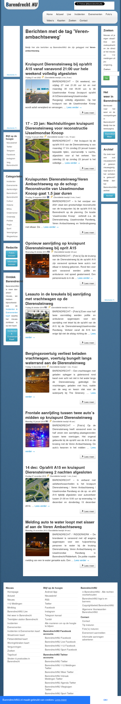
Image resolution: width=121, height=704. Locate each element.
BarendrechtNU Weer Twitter (59, 672)
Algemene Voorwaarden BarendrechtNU (94, 611)
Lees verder (74, 107)
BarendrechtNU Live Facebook (60, 641)
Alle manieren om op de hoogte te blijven (60, 625)
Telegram (11, 150)
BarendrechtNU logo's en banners (94, 600)
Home (50, 14)
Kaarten (61, 20)
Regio (9, 224)
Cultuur (10, 201)
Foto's (109, 14)
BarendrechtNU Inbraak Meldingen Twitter (57, 677)
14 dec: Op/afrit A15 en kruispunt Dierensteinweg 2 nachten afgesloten (58, 470)
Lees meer (89, 112)
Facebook (11, 154)
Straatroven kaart (16, 634)
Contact (83, 20)
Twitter (9, 146)
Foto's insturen (11, 254)
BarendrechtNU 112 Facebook (60, 645)
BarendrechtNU (12, 197)
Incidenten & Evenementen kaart (12, 312)
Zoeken (72, 20)
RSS (47, 599)
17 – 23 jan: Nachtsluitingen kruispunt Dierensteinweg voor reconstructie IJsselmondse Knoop (59, 128)
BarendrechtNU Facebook (58, 637)
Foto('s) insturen (90, 628)
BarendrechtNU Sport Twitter (59, 693)
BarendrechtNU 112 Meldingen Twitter (60, 667)
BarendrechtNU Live (17, 611)
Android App (51, 591)
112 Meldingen (14, 603)
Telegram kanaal (53, 615)
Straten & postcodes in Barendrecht (18, 660)
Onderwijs (11, 216)
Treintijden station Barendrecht (22, 619)
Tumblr (48, 619)
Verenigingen (12, 232)
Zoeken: (107, 69)
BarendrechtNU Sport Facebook (61, 649)
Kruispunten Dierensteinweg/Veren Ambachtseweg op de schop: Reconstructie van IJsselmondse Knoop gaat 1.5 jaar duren (56, 186)
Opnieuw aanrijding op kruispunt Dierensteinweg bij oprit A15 (55, 245)
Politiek (10, 220)
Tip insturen (88, 624)
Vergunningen (14, 646)
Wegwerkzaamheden (12, 236)
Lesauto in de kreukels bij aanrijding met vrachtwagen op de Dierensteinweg (58, 298)
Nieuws (11, 599)
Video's (50, 20)
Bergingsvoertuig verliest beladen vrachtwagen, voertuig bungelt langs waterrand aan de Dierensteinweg (58, 358)
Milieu (9, 208)
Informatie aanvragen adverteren (93, 638)
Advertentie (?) (12, 75)
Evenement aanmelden (93, 632)
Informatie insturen (12, 263)
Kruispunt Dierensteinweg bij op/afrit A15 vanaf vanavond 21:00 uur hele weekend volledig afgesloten (58, 68)
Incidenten (80, 14)
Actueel (59, 14)
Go (106, 77)
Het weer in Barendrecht (19, 615)
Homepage (12, 591)
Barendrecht (12, 193)
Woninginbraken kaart (18, 642)
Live (69, 14)
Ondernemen (12, 212)
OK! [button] (106, 700)
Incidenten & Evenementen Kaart (12, 335)
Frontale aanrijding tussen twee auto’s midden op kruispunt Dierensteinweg (59, 415)
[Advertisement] (16, 50)
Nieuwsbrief (12, 142)
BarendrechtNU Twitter (56, 661)
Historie (10, 204)
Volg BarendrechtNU (12, 163)
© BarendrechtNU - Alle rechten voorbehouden (98, 593)
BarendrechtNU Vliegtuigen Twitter (58, 688)
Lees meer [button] (61, 700)
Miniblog (11, 607)
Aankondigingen (12, 189)
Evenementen (95, 14)
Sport (9, 228)
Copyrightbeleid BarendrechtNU (98, 605)
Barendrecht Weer (110, 135)
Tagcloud (12, 654)
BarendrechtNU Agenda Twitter (60, 682)
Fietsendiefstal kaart (17, 638)
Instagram (11, 158)
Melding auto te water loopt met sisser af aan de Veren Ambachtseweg (59, 524)
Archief (109, 195)
